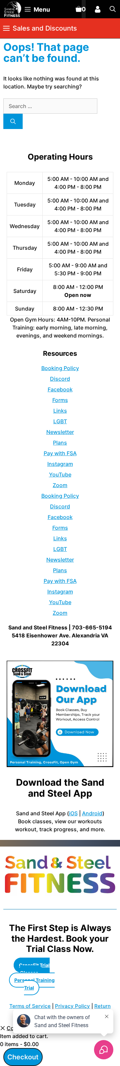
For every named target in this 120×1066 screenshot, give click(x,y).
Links (60, 410)
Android (92, 813)
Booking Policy (60, 368)
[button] (112, 9)
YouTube (60, 474)
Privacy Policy (72, 1006)
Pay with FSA (60, 453)
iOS (73, 813)
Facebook (60, 389)
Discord (60, 378)
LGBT (60, 421)
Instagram (60, 464)
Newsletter (60, 432)
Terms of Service (30, 1006)
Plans (60, 442)
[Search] (13, 121)
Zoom (60, 485)
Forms (60, 400)
